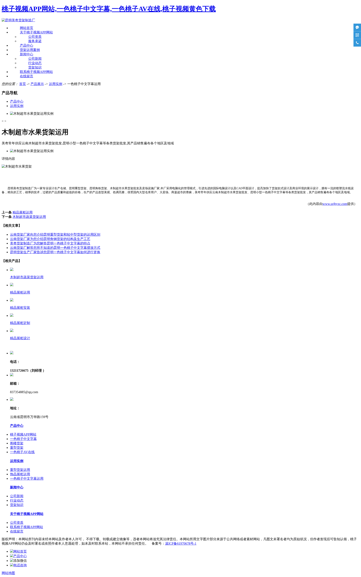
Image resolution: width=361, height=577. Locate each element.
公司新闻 (35, 58)
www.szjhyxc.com (335, 204)
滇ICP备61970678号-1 (180, 543)
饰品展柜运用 (20, 474)
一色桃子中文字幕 (23, 439)
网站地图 (8, 573)
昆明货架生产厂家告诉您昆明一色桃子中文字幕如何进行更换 (55, 252)
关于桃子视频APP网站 (36, 32)
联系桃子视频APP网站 (36, 72)
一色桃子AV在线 (22, 452)
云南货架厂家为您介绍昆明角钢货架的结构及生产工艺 (50, 239)
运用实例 (55, 84)
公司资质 (35, 36)
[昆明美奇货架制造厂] (18, 20)
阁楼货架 (16, 443)
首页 (22, 84)
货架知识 (35, 67)
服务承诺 (35, 41)
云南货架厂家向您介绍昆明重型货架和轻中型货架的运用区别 (55, 234)
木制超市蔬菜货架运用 (29, 217)
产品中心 (26, 45)
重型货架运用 (20, 470)
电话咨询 (20, 565)
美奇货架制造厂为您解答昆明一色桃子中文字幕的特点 (50, 243)
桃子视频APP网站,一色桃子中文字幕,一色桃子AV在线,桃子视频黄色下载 (109, 9)
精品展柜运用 (23, 212)
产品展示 (37, 84)
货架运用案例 (30, 50)
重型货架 (16, 447)
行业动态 (35, 63)
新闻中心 (26, 54)
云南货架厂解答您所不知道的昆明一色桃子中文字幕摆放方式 (55, 247)
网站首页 (26, 28)
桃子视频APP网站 (23, 434)
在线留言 (26, 76)
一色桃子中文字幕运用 (26, 478)
